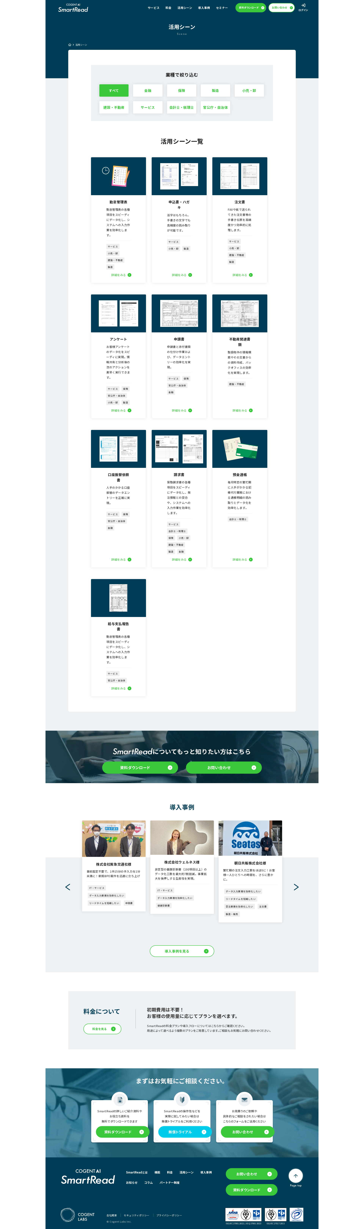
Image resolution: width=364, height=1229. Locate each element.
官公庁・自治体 (215, 107)
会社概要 (112, 1215)
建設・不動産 (114, 107)
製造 (215, 90)
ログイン (303, 10)
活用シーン (184, 8)
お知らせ (131, 1182)
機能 (157, 1172)
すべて (114, 90)
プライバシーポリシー (169, 1215)
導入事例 (204, 8)
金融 (147, 90)
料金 (168, 8)
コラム (148, 1182)
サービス (148, 107)
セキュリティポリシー (137, 1215)
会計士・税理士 (181, 107)
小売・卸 (249, 90)
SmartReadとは (137, 1172)
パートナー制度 (170, 1182)
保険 (181, 90)
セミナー (222, 8)
